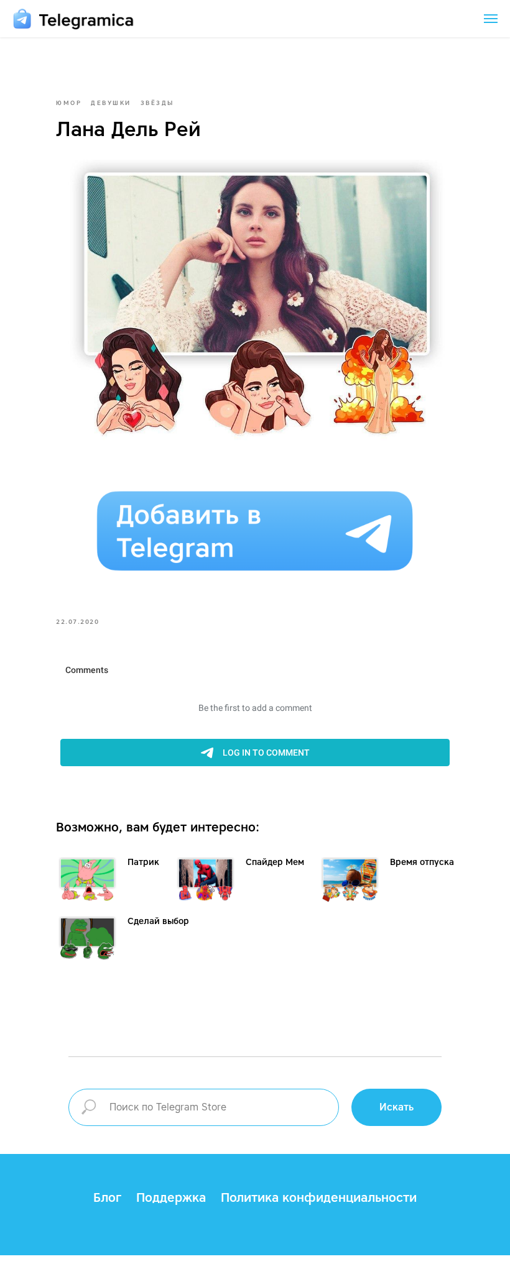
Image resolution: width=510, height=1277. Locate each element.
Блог (107, 1197)
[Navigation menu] (491, 18)
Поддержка (171, 1197)
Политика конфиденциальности (319, 1197)
